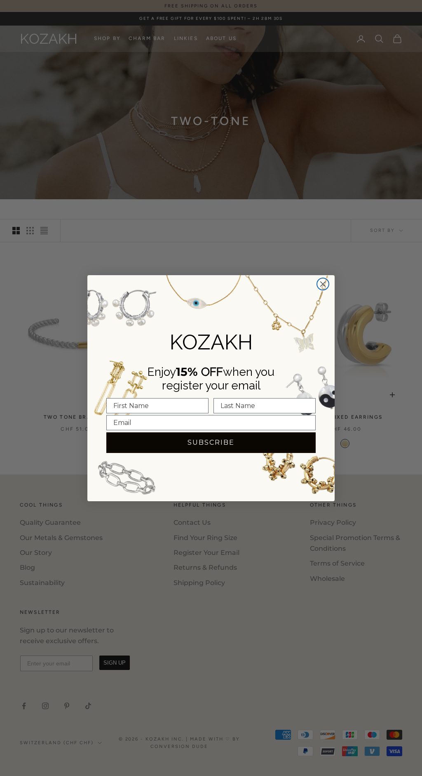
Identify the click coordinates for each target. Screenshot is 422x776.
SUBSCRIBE (211, 442)
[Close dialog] (323, 284)
